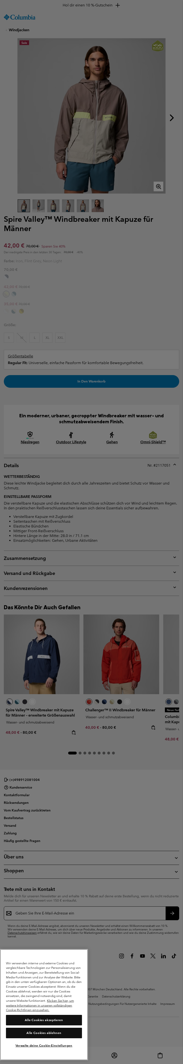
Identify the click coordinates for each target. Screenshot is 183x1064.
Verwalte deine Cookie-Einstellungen (43, 1045)
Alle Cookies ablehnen (43, 1033)
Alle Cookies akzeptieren (44, 1020)
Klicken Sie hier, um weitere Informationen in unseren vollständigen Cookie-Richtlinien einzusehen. (40, 1005)
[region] (44, 1004)
